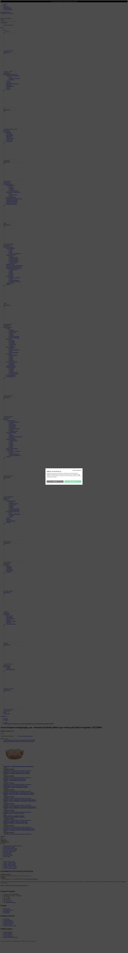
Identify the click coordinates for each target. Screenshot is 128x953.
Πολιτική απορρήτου (77, 470)
